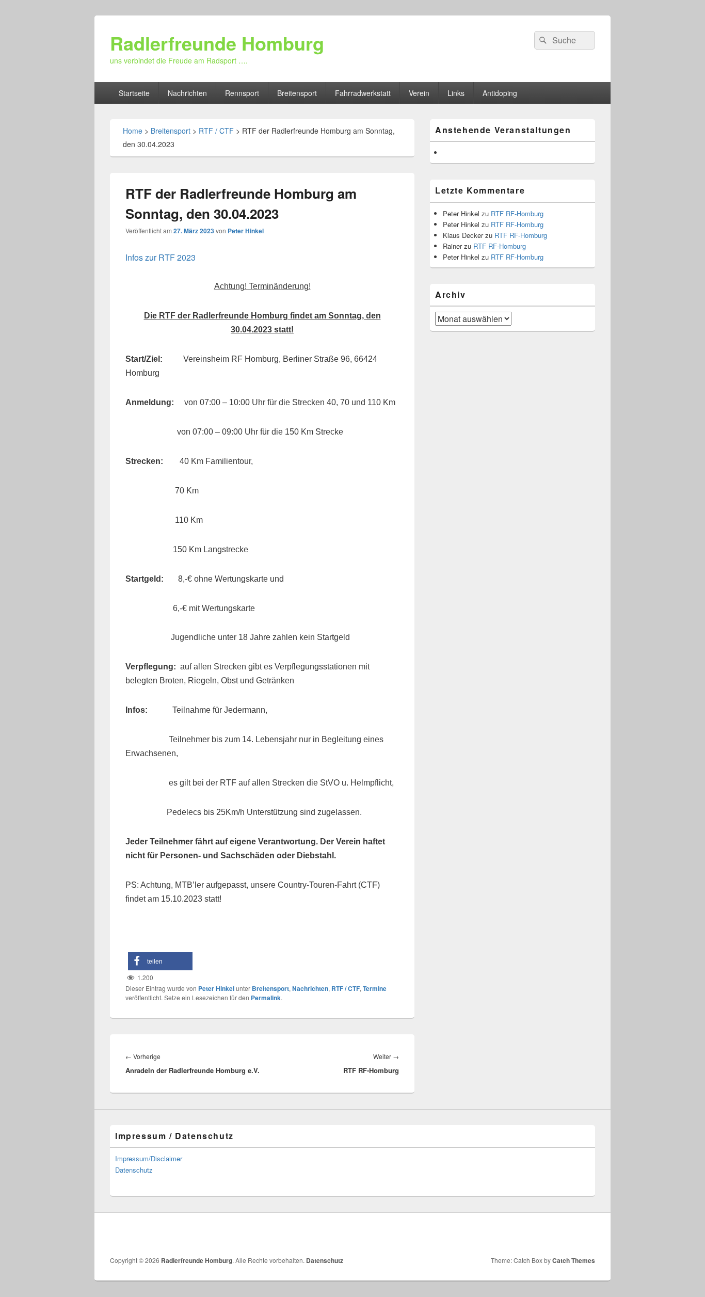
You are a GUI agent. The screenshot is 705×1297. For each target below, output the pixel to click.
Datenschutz (134, 1170)
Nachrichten (187, 93)
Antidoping (500, 93)
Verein (419, 93)
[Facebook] (586, 1234)
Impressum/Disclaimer (148, 1158)
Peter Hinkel (246, 230)
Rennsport (242, 93)
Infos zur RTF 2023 (160, 257)
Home (132, 130)
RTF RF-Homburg (517, 213)
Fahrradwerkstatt (363, 93)
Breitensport (297, 93)
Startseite (134, 93)
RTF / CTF (216, 130)
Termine (375, 988)
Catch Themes (573, 1260)
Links (455, 93)
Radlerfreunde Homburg (217, 42)
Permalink (266, 997)
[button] (160, 961)
